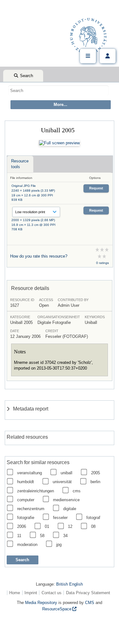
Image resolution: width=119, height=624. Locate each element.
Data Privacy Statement (88, 592)
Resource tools (20, 164)
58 (42, 535)
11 (19, 535)
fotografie (25, 517)
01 (47, 526)
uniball (66, 472)
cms (77, 491)
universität (62, 481)
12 (70, 526)
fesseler (60, 517)
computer (25, 499)
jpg (59, 544)
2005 (95, 472)
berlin (95, 481)
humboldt (25, 481)
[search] (58, 90)
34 (65, 535)
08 (93, 526)
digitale (69, 508)
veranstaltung (29, 472)
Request (96, 188)
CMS (89, 602)
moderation (27, 544)
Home (14, 592)
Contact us (52, 592)
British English (69, 584)
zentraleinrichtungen (35, 491)
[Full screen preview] (59, 143)
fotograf (93, 517)
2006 (21, 526)
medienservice (66, 499)
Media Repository (41, 602)
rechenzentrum (30, 508)
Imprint (30, 592)
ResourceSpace (56, 609)
